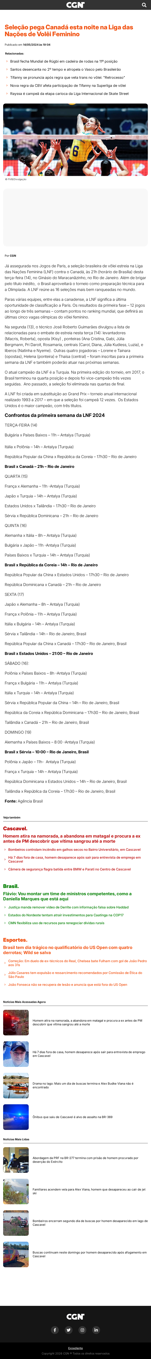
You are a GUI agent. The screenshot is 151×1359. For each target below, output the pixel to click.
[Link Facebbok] (55, 1333)
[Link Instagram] (82, 1333)
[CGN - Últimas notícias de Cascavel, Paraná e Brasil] (75, 5)
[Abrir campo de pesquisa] (144, 5)
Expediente (75, 1348)
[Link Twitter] (69, 1333)
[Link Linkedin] (96, 1333)
